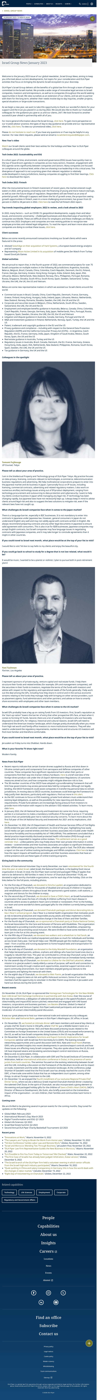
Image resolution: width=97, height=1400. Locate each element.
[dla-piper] (9, 3)
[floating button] (89, 1343)
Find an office (48, 1317)
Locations (48, 1258)
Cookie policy (48, 1356)
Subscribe (48, 1325)
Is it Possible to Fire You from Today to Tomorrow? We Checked (35, 1154)
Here (62, 774)
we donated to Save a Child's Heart (53, 896)
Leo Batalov (52, 1004)
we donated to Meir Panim (48, 974)
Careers (67, 4)
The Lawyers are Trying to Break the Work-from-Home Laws (33, 1140)
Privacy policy (48, 1346)
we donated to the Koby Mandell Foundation (55, 949)
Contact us (48, 1333)
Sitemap (47, 1378)
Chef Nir (55, 1026)
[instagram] (48, 1292)
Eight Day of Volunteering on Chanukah (24, 1173)
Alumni (46, 1280)
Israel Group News (13, 11)
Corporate (61, 1192)
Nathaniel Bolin (27, 1018)
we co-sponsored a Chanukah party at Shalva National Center (65, 921)
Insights (59, 4)
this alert (78, 794)
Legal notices (48, 1351)
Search (84, 4)
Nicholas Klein (8, 1018)
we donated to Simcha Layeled (48, 885)
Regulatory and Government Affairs (19, 1200)
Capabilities (38, 4)
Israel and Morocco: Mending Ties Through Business (30, 1145)
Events (48, 1272)
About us (49, 4)
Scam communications (48, 1371)
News (48, 1265)
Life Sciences (26, 1192)
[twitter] (63, 1292)
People (28, 4)
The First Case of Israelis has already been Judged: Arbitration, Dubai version (41, 1157)
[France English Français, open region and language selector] (92, 4)
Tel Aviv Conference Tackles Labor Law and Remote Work (32, 1143)
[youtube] (55, 1302)
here (11, 808)
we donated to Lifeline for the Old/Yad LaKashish (60, 960)
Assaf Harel (76, 1042)
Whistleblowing (48, 1366)
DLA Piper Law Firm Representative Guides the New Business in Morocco (40, 1148)
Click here (81, 850)
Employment (44, 1192)
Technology (9, 1192)
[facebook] (33, 1292)
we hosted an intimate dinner (36, 1023)
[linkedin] (41, 1302)
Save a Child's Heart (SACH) (73, 1087)
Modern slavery (48, 1361)
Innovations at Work (15, 1137)
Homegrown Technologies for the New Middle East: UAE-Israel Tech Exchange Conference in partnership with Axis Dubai (48, 994)
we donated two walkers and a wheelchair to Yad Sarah (60, 935)
